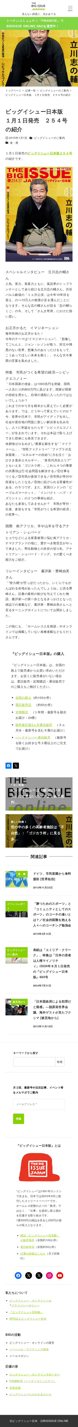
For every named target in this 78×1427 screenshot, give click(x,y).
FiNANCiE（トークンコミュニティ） (32, 1381)
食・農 (14, 143)
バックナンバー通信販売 (33, 737)
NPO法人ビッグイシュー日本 (27, 1318)
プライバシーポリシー (26, 1305)
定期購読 (22, 712)
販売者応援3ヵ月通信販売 (34, 725)
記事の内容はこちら (33, 1253)
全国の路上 (23, 697)
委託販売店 (23, 705)
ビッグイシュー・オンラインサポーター (34, 1374)
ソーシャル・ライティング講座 (29, 1349)
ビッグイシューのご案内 (49, 138)
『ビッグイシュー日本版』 (26, 1312)
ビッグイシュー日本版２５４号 (50, 153)
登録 (18, 1118)
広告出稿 (15, 1387)
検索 (60, 1062)
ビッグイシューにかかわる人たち (30, 1394)
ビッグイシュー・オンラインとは (30, 1300)
